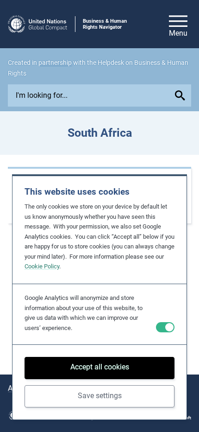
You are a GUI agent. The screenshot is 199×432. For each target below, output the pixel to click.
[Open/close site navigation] (178, 24)
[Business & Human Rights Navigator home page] (37, 24)
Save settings (100, 395)
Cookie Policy (42, 266)
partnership (55, 62)
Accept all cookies (99, 366)
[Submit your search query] (181, 95)
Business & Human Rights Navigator (105, 24)
